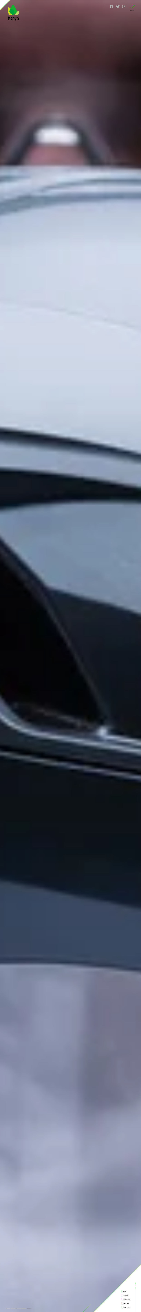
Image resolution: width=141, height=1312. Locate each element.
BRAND (125, 1295)
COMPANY (127, 1299)
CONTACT (127, 1308)
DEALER (126, 1303)
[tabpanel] (70, 656)
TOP (124, 1291)
